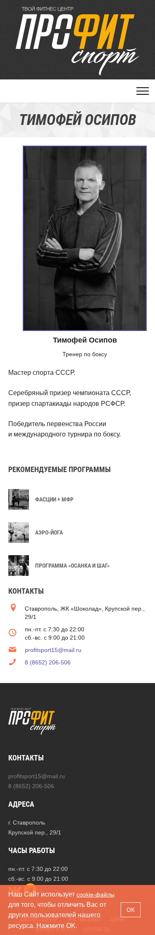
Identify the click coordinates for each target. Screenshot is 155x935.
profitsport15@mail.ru (53, 650)
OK (130, 909)
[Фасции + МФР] (18, 498)
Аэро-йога (49, 532)
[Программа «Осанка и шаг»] (18, 564)
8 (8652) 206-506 (48, 662)
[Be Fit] (78, 40)
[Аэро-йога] (18, 531)
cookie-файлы (95, 894)
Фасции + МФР (54, 499)
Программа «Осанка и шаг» (72, 565)
